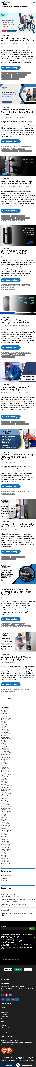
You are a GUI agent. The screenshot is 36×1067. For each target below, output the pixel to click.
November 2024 (6, 735)
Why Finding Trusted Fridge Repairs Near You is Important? (17, 39)
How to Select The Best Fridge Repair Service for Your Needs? (17, 182)
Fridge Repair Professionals (20, 491)
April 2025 (4, 728)
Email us (9, 1065)
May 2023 (4, 764)
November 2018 (5, 846)
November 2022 (5, 772)
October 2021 (5, 792)
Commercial (5, 1014)
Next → (10, 699)
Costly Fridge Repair (8, 689)
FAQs (2, 1023)
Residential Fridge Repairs (9, 1040)
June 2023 (4, 762)
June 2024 (4, 743)
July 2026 (4, 712)
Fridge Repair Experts (18, 422)
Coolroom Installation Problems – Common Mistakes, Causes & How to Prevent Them (17, 895)
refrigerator (6, 77)
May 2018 (3, 855)
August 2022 (4, 776)
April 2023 (4, 765)
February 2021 (5, 803)
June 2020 (4, 816)
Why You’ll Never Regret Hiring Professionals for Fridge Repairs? (17, 457)
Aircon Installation (6, 874)
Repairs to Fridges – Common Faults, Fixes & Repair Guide (16, 914)
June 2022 (4, 780)
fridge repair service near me (10, 287)
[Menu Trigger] (33, 3)
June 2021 (4, 799)
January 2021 (5, 805)
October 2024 (5, 737)
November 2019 (5, 827)
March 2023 (4, 767)
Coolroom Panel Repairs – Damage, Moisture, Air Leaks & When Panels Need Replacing (18, 900)
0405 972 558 (9, 983)
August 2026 (4, 710)
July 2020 (4, 814)
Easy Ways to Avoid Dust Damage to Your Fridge (14, 252)
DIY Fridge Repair (7, 146)
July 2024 (4, 742)
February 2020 (5, 822)
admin (13, 43)
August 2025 (4, 721)
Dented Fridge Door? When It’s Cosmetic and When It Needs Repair (17, 909)
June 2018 (4, 854)
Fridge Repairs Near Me (8, 559)
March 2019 (4, 840)
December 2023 (6, 753)
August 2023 (4, 759)
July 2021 (3, 797)
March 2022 (4, 784)
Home (3, 1008)
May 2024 (4, 745)
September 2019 (6, 830)
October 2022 (5, 773)
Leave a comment (22, 43)
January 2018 (5, 862)
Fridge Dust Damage (14, 285)
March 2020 (4, 821)
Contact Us (5, 1030)
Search (3, 926)
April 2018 (3, 857)
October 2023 (5, 756)
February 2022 (5, 786)
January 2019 (5, 843)
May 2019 (3, 836)
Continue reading (11, 68)
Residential (4, 1012)
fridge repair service (8, 218)
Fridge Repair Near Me (18, 216)
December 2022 (6, 770)
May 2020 (4, 817)
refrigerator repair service (10, 79)
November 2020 (6, 808)
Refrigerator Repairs (8, 357)
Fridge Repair (5, 35)
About (3, 1010)
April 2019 (3, 838)
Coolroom (4, 879)
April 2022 (4, 783)
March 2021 (4, 802)
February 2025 (5, 731)
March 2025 (4, 729)
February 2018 (5, 860)
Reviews (3, 1025)
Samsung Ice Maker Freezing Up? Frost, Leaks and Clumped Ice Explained (16, 905)
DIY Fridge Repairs (19, 146)
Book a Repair (27, 1065)
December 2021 (5, 789)
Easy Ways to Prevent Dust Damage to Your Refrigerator (16, 321)
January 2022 (5, 787)
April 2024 (4, 746)
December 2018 (5, 844)
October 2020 (5, 810)
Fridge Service (6, 220)
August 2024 (5, 740)
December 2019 (5, 825)
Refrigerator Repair (18, 77)
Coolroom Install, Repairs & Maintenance (14, 1045)
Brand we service (6, 1019)
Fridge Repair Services (24, 73)
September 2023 (6, 758)
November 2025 (5, 720)
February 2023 (5, 769)
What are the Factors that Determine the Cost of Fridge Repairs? (16, 592)
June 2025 (4, 724)
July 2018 (3, 852)
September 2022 (6, 775)
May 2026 (4, 715)
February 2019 (5, 841)
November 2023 (5, 754)
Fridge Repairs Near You (19, 75)
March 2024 (4, 748)
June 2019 (4, 835)
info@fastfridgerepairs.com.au (14, 986)
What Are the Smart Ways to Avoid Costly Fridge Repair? (16, 658)
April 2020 (4, 819)
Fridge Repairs (6, 75)
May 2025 (4, 726)
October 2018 (5, 847)
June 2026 (4, 713)
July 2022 (3, 778)
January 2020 (5, 824)
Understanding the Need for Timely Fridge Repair (16, 388)
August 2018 (4, 851)
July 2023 (3, 761)
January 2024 (5, 751)
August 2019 (4, 832)
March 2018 (4, 858)
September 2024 (6, 739)
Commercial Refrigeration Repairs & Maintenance (17, 1043)
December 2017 (5, 863)
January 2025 (5, 732)
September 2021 (6, 794)
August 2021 (4, 795)
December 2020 (6, 806)
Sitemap (4, 1032)
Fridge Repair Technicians (9, 150)
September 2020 (6, 811)
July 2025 (3, 723)
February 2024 (5, 750)
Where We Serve (6, 1028)
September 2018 (6, 849)
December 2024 (6, 734)
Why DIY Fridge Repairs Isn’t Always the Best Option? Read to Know (17, 112)
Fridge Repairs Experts (8, 626)
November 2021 (5, 791)
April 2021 (3, 800)
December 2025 (6, 718)
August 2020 (4, 813)
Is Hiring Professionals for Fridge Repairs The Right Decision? (18, 525)
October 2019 (5, 828)
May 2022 (4, 781)
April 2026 (4, 716)
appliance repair (6, 875)
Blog (2, 877)
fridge (4, 73)
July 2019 (3, 833)
